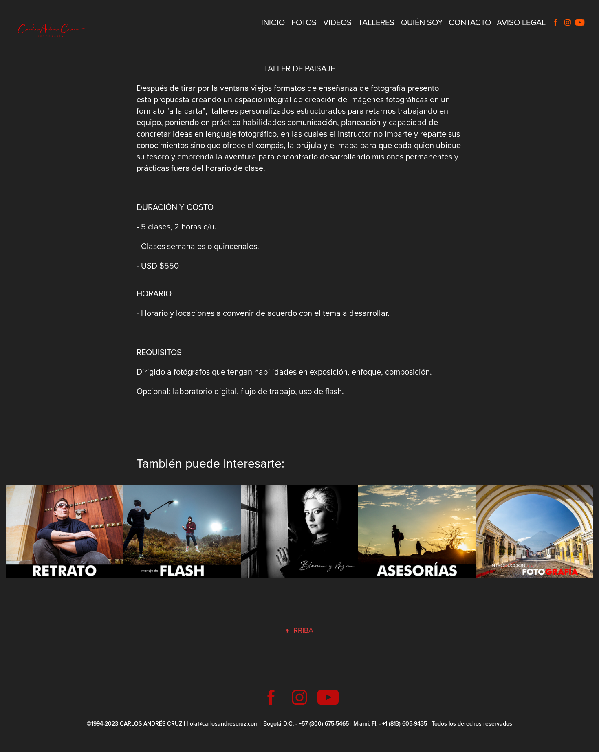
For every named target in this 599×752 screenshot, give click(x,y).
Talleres (376, 22)
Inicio (273, 22)
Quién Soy (422, 22)
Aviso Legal (521, 22)
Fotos (304, 22)
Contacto (470, 22)
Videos (337, 22)
